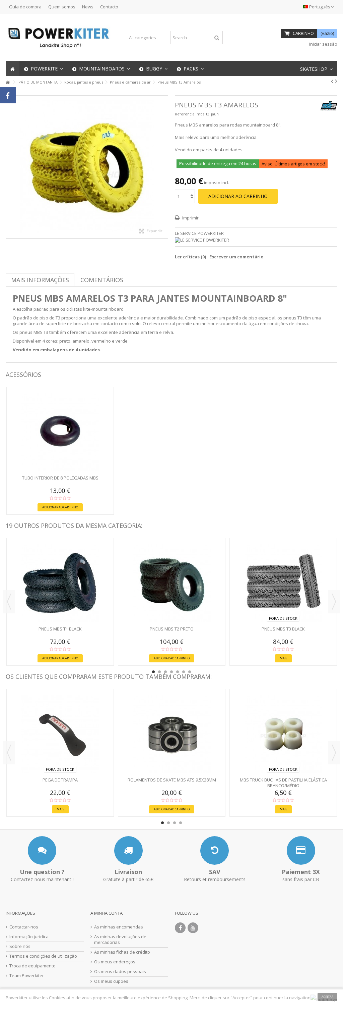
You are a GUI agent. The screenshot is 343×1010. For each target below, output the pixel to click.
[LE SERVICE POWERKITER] (256, 240)
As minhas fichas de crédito (122, 952)
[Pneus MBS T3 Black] (283, 582)
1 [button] (153, 671)
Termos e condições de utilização (43, 956)
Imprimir (190, 218)
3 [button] (165, 671)
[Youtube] (193, 927)
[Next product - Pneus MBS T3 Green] (336, 81)
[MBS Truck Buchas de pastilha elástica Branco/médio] (283, 733)
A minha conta (106, 913)
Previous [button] (9, 601)
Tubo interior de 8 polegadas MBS (60, 478)
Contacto (109, 7)
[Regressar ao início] (8, 82)
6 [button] (183, 671)
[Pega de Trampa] (60, 733)
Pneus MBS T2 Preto (172, 629)
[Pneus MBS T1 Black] (60, 582)
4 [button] (171, 671)
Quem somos (61, 7)
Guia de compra (25, 7)
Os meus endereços (114, 962)
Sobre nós (19, 946)
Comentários (101, 280)
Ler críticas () (190, 257)
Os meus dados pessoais (120, 971)
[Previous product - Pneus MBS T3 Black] (332, 81)
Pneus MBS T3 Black (283, 629)
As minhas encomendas (118, 927)
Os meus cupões (111, 981)
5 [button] (177, 671)
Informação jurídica (29, 937)
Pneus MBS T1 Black (60, 629)
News (87, 7)
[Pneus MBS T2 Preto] (171, 582)
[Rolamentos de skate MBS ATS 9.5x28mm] (171, 733)
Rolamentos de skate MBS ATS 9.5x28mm (172, 780)
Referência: (185, 113)
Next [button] (334, 601)
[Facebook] (180, 927)
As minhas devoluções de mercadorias (120, 939)
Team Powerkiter (26, 975)
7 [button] (189, 671)
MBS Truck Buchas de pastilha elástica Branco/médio (283, 783)
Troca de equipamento (32, 966)
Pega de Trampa (60, 780)
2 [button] (159, 671)
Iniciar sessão (322, 44)
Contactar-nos (23, 927)
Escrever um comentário (236, 257)
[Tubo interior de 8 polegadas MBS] (60, 431)
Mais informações (40, 280)
